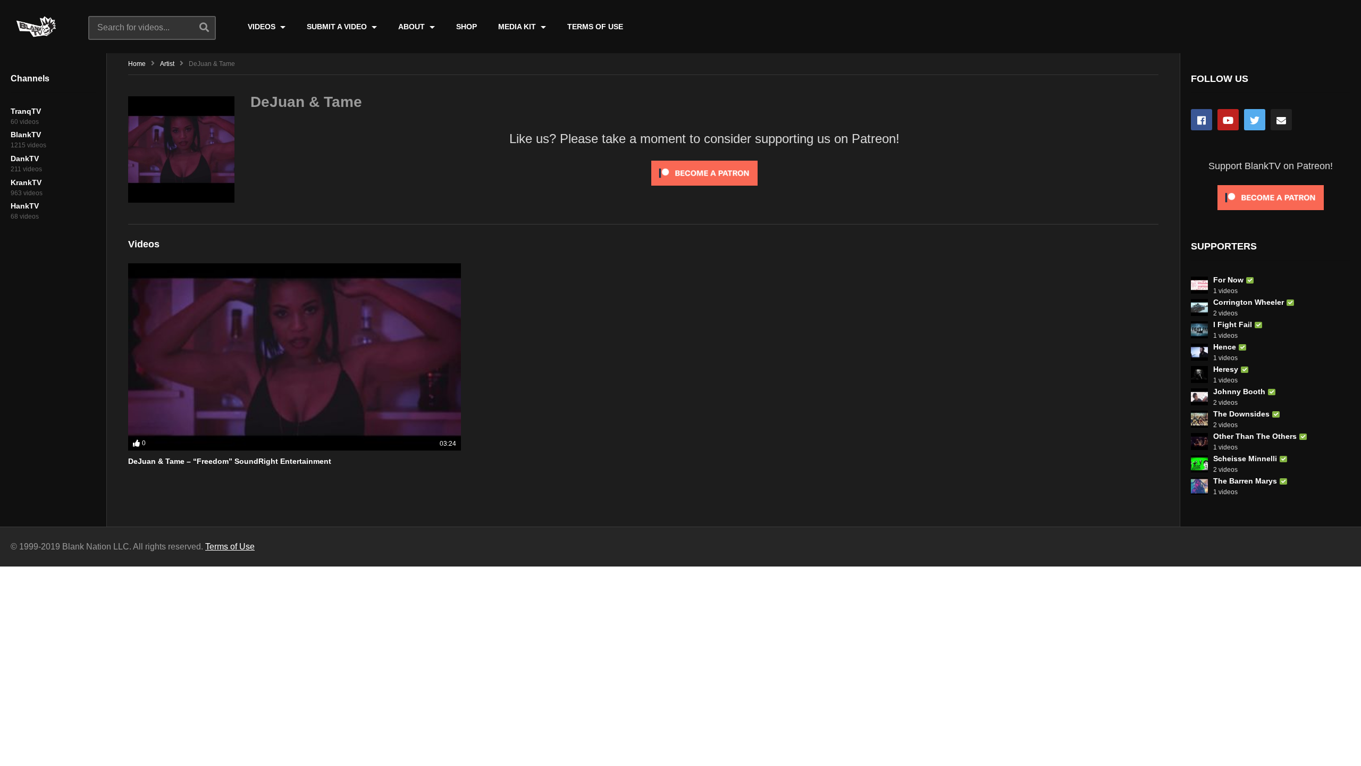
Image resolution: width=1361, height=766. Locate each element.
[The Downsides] (1199, 419)
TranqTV (26, 111)
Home (137, 64)
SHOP (466, 26)
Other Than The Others (1255, 436)
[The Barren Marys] (1199, 486)
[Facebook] (1201, 119)
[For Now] (1199, 285)
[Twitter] (1254, 119)
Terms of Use (230, 546)
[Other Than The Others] (1199, 441)
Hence (1224, 347)
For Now (1228, 280)
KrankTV (26, 182)
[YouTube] (1228, 119)
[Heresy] (1199, 374)
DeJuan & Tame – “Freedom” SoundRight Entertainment (229, 461)
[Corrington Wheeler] (1199, 307)
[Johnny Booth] (1199, 396)
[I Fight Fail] (1199, 329)
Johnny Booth (1239, 391)
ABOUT (412, 26)
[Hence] (1199, 352)
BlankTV (26, 134)
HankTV (25, 206)
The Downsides (1241, 414)
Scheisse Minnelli (1245, 458)
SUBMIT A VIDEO (338, 26)
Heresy (1225, 369)
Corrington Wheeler (1248, 302)
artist (167, 64)
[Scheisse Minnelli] (1199, 463)
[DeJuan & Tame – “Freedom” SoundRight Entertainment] (294, 357)
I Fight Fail (1232, 324)
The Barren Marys (1245, 481)
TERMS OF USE (595, 26)
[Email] (1281, 119)
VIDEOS (263, 26)
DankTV (25, 158)
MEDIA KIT (518, 26)
